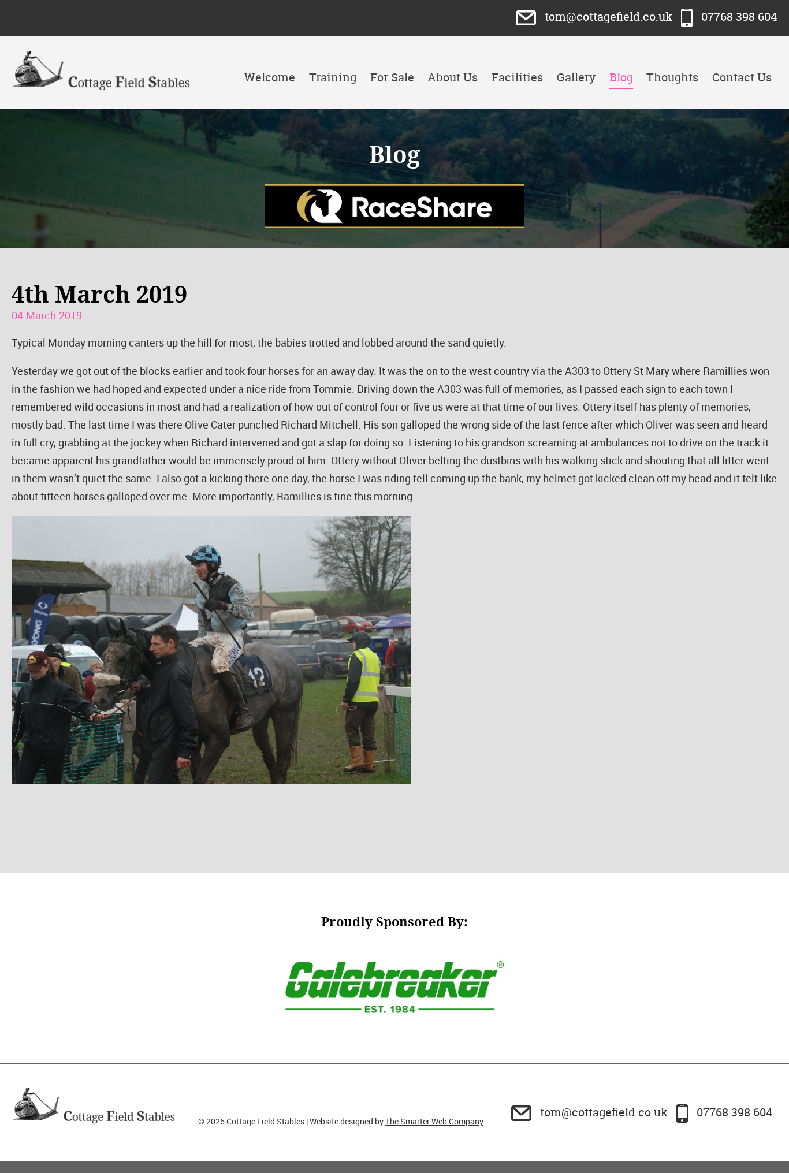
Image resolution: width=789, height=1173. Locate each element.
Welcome (269, 77)
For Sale (392, 77)
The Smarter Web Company (434, 1121)
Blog (621, 77)
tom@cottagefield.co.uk (608, 16)
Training (332, 77)
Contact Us (742, 77)
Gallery (576, 77)
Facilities (517, 77)
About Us (452, 77)
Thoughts (672, 77)
